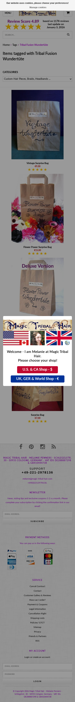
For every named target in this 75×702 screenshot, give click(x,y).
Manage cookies (37, 7)
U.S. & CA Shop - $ (37, 369)
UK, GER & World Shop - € (37, 379)
